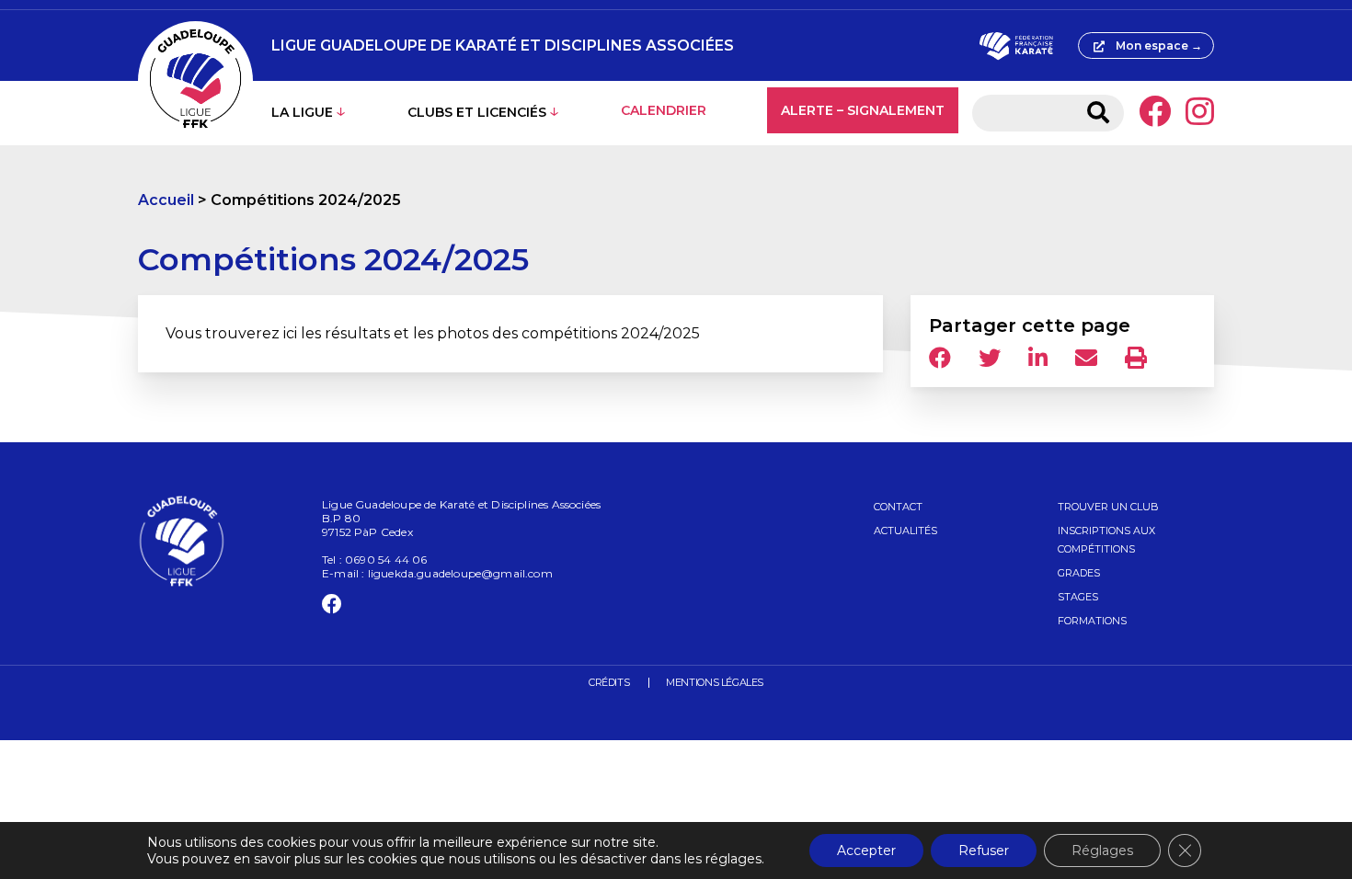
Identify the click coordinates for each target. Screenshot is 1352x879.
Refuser (983, 850)
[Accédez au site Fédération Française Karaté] (1016, 46)
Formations (1092, 620)
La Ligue (302, 112)
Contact (898, 506)
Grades (1079, 572)
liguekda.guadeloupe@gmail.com (460, 573)
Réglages (1102, 850)
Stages (1078, 596)
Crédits (609, 682)
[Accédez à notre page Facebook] (1155, 113)
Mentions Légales (714, 682)
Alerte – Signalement (863, 110)
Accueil (166, 200)
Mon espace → (1159, 45)
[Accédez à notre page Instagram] (1200, 113)
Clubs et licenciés (476, 112)
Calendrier (663, 110)
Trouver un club (1108, 506)
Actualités (905, 530)
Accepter (866, 850)
